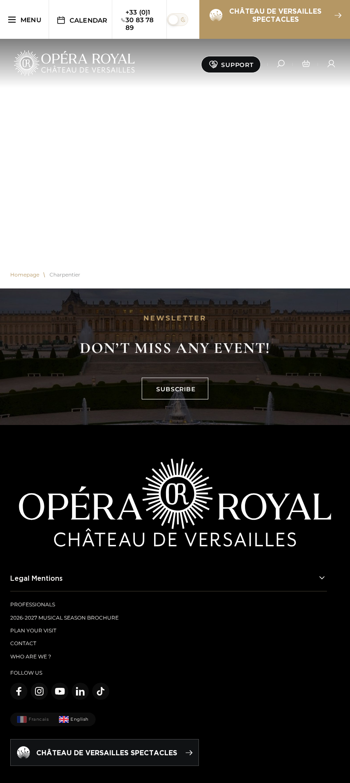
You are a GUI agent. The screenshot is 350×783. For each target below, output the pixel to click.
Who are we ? (30, 656)
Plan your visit (33, 630)
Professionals (32, 604)
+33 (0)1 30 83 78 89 (139, 20)
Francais (39, 719)
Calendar (89, 20)
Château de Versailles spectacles (275, 15)
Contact (23, 643)
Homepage (24, 275)
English (79, 719)
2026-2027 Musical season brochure (64, 617)
